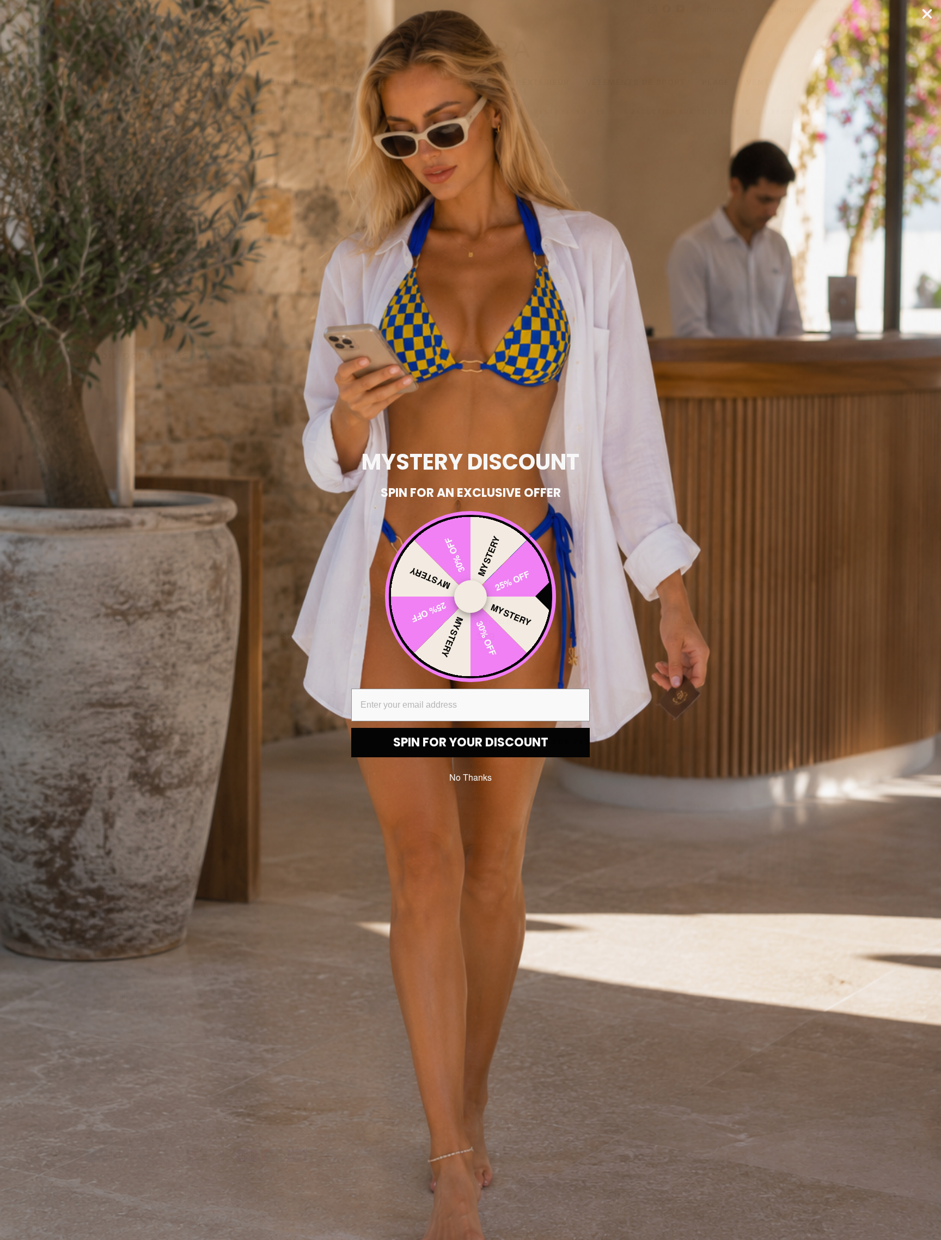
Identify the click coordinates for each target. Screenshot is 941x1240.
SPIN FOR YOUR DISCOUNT (470, 742)
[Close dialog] (927, 13)
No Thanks (470, 777)
